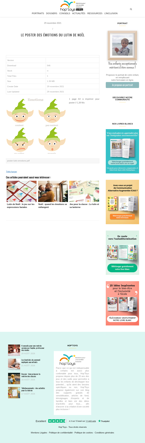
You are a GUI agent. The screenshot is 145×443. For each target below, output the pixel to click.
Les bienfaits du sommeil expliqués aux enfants (30, 361)
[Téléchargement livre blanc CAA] (122, 202)
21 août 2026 (28, 365)
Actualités (78, 13)
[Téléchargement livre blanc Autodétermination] (122, 252)
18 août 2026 (28, 380)
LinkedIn (125, 108)
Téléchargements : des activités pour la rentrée (33, 389)
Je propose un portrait (122, 85)
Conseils (64, 13)
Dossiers (51, 13)
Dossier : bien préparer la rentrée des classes (30, 375)
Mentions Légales (39, 432)
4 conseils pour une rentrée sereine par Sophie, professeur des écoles (32, 348)
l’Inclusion (111, 13)
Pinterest (119, 108)
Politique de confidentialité (61, 432)
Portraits (38, 13)
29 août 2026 (28, 353)
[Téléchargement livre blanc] (122, 151)
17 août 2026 (28, 394)
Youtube (130, 108)
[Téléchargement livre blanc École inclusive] (122, 303)
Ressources (94, 13)
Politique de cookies (83, 432)
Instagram (114, 108)
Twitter (136, 108)
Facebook (108, 108)
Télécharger (11, 171)
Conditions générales (104, 432)
